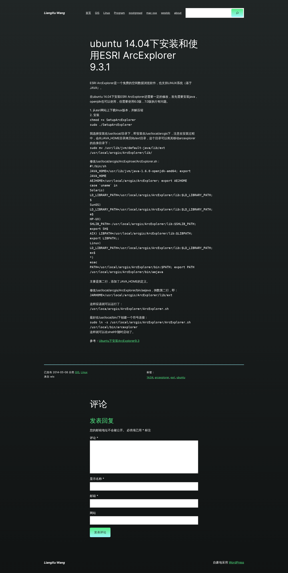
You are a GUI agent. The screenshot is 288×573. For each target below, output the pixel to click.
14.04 (150, 377)
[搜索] (237, 13)
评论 (94, 438)
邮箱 (94, 496)
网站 (93, 513)
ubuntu (180, 377)
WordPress (236, 562)
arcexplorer (162, 377)
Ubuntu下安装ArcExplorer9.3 (119, 341)
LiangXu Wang (54, 13)
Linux (84, 372)
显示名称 (97, 478)
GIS (77, 372)
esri (172, 377)
